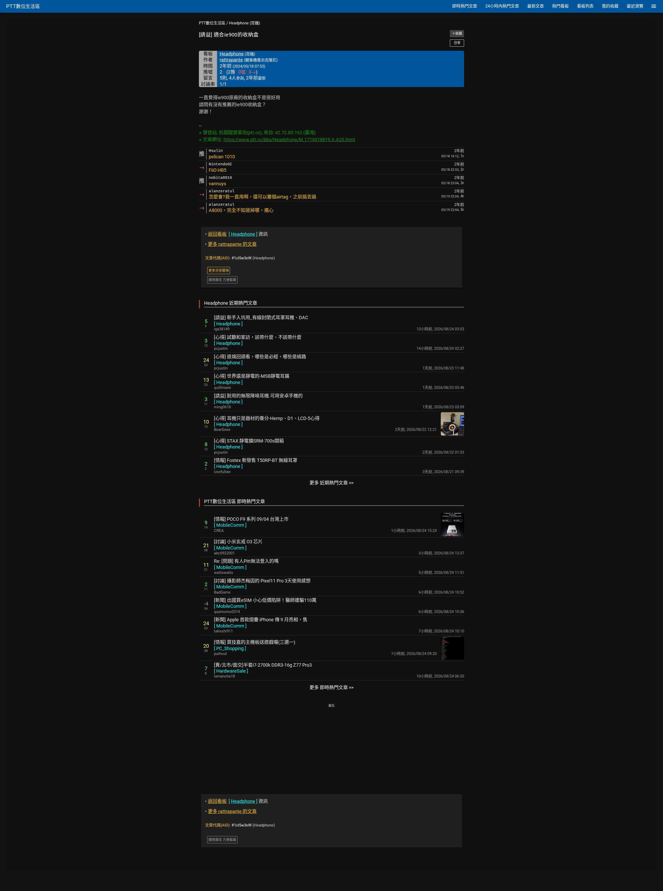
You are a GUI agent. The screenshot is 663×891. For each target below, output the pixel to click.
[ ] (228, 323)
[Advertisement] (331, 745)
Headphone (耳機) (244, 23)
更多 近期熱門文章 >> (331, 483)
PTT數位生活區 (212, 23)
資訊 (236, 234)
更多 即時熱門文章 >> (331, 687)
